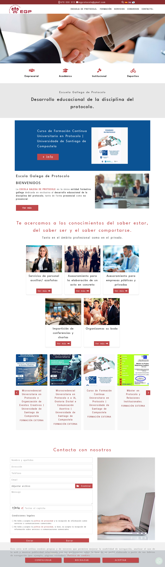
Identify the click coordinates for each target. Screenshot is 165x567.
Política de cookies (79, 555)
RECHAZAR (82, 560)
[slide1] (81, 62)
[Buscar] (122, 2)
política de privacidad (43, 521)
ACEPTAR (120, 560)
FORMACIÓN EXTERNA (32, 420)
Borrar (69, 540)
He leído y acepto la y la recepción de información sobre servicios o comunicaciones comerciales (50, 522)
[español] (126, 2)
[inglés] (129, 2)
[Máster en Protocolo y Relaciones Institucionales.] (133, 370)
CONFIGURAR (43, 560)
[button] (48, 157)
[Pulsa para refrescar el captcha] (22, 508)
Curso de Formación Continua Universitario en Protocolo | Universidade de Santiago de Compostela (99, 401)
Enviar (29, 540)
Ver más (43, 291)
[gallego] (133, 2)
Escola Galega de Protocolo (43, 176)
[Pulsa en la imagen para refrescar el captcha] (16, 508)
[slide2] (83, 62)
